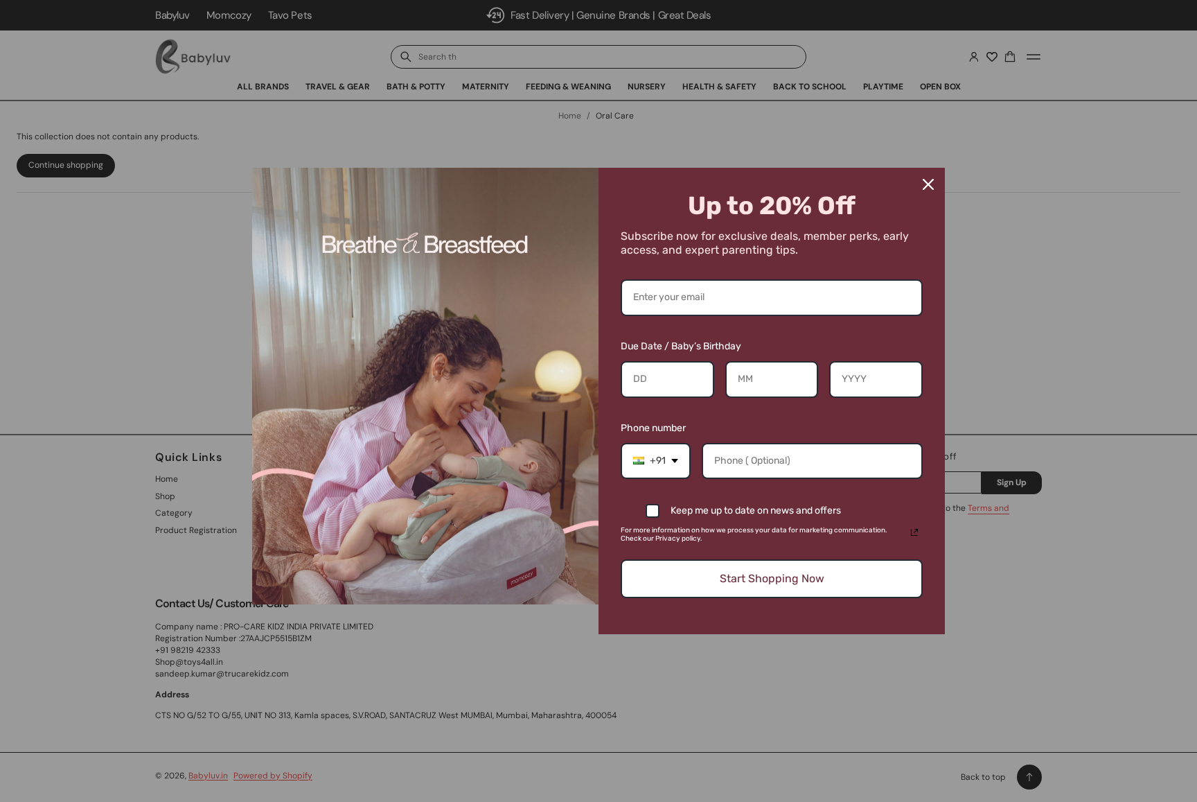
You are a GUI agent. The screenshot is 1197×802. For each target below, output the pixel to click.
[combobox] (656, 461)
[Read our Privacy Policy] (914, 532)
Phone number (653, 428)
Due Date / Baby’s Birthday (681, 346)
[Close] (928, 184)
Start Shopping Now (772, 578)
